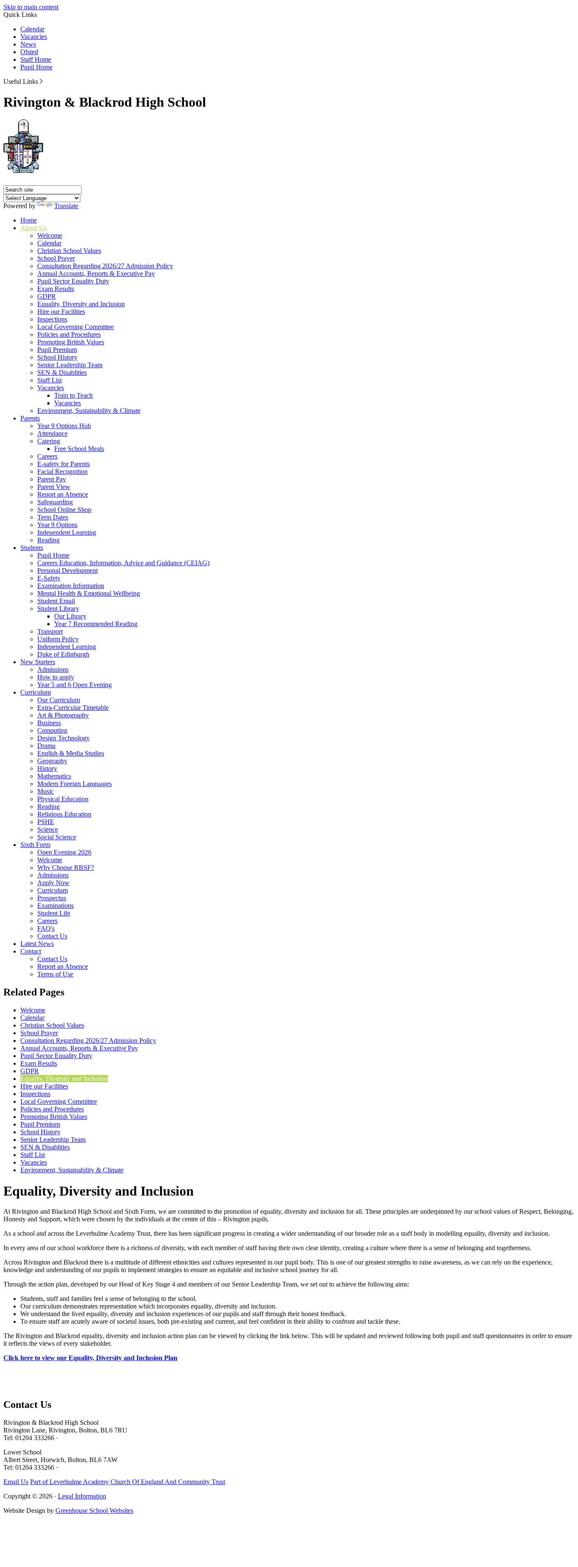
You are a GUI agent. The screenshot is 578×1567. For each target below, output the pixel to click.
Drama (46, 745)
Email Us (15, 1481)
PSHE (45, 821)
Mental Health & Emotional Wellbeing (88, 593)
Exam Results (55, 288)
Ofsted (29, 51)
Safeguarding (55, 502)
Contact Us (52, 936)
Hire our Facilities (61, 311)
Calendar (32, 29)
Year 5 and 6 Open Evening (74, 684)
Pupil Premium (57, 349)
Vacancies (33, 36)
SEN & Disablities (62, 372)
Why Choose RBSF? (65, 867)
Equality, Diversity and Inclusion (81, 304)
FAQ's (46, 928)
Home (28, 220)
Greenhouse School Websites (94, 1510)
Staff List (49, 380)
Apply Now (53, 882)
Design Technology (63, 738)
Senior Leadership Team (69, 364)
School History (57, 357)
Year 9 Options (57, 524)
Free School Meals (79, 448)
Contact (30, 951)
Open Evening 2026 (64, 852)
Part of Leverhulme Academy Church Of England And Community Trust (127, 1481)
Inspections (52, 319)
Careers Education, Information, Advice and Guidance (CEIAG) (123, 562)
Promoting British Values (70, 342)
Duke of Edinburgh (63, 654)
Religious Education (64, 814)
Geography (52, 760)
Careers (47, 456)
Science (47, 829)
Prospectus (51, 898)
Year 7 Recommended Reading (96, 623)
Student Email (56, 601)
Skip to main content (30, 7)
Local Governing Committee (75, 326)
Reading (48, 540)
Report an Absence (62, 494)
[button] (41, 81)
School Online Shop (64, 509)
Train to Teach (73, 395)
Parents (30, 418)
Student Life (53, 913)
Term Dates (52, 517)
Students (31, 547)
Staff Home (35, 59)
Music (45, 791)
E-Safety (49, 578)
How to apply (55, 677)
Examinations (55, 905)
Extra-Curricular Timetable (73, 707)
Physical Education (62, 799)
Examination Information (70, 585)
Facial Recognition (62, 471)
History (47, 768)
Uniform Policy (58, 639)
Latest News (37, 943)
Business (49, 722)
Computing (52, 730)
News (28, 44)
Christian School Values (69, 250)
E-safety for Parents (63, 463)
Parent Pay (51, 479)
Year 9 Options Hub (64, 425)
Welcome (49, 235)
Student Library (58, 608)
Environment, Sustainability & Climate (88, 410)
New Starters (37, 661)
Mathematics (54, 776)
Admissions (53, 669)
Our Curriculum (58, 700)
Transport (50, 631)
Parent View (53, 486)
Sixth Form (35, 844)
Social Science (56, 837)
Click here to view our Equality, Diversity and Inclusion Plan (90, 1357)
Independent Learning (66, 532)
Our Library (70, 616)
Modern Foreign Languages (74, 783)
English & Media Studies (70, 753)
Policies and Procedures (69, 334)
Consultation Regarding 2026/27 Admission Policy (105, 265)
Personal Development (67, 570)
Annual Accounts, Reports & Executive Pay (96, 273)
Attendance (52, 433)
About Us (33, 227)
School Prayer (56, 258)
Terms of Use (55, 974)
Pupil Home (36, 67)
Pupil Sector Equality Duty (73, 281)
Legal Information (82, 1496)
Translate (66, 205)
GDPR (46, 296)
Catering (48, 441)
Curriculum (35, 692)
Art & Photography (63, 715)
